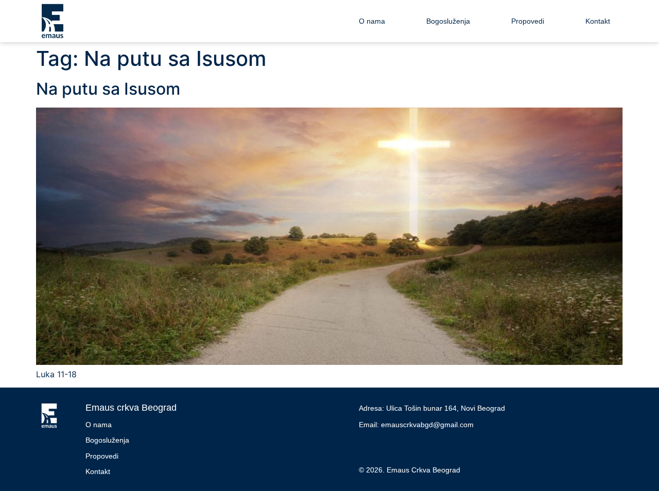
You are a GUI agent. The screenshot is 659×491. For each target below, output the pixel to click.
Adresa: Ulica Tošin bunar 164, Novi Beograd (432, 408)
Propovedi (527, 21)
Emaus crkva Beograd (131, 407)
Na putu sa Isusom (108, 89)
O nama (372, 21)
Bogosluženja (448, 21)
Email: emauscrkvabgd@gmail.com (416, 424)
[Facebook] (369, 446)
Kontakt (597, 21)
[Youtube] (392, 446)
